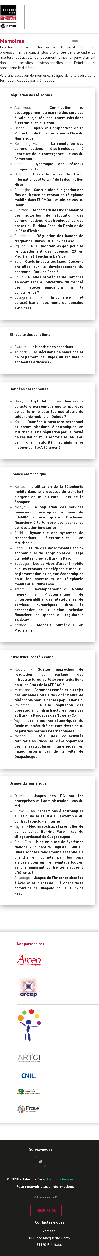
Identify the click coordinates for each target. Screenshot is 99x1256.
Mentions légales (60, 1179)
